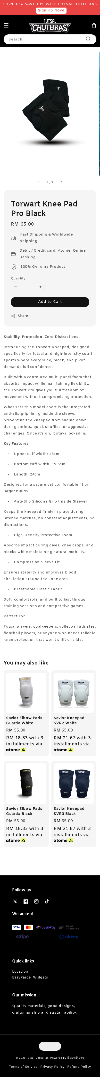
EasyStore (75, 1058)
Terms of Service (23, 1067)
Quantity (18, 279)
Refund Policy (79, 1067)
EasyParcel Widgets (30, 977)
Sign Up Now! (51, 10)
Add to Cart (50, 301)
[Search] (88, 39)
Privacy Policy (52, 1067)
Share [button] (23, 316)
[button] (6, 25)
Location (20, 971)
